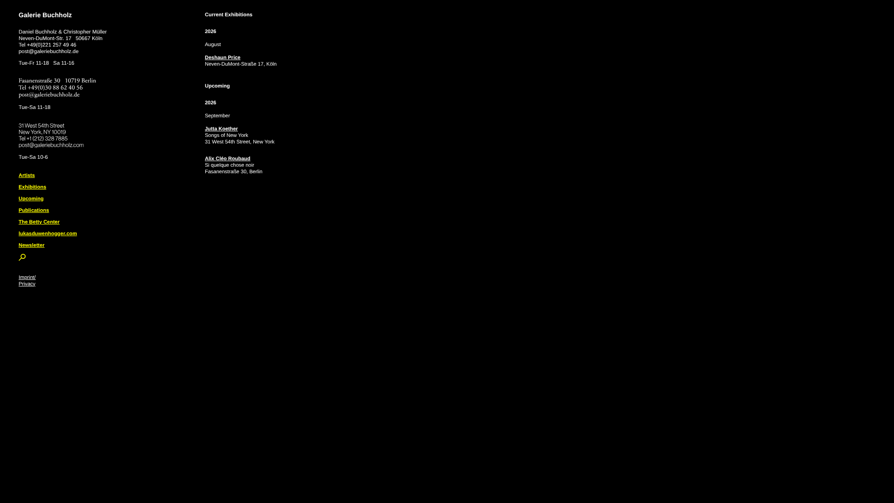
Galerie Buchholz (45, 15)
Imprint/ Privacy (27, 281)
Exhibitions (32, 187)
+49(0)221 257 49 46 (51, 45)
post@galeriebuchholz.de (49, 51)
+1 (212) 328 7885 (54, 137)
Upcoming (31, 199)
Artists (27, 175)
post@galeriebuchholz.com (52, 143)
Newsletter (32, 245)
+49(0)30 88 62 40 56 (55, 87)
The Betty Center (39, 222)
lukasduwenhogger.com (48, 234)
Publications (34, 210)
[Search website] (22, 259)
